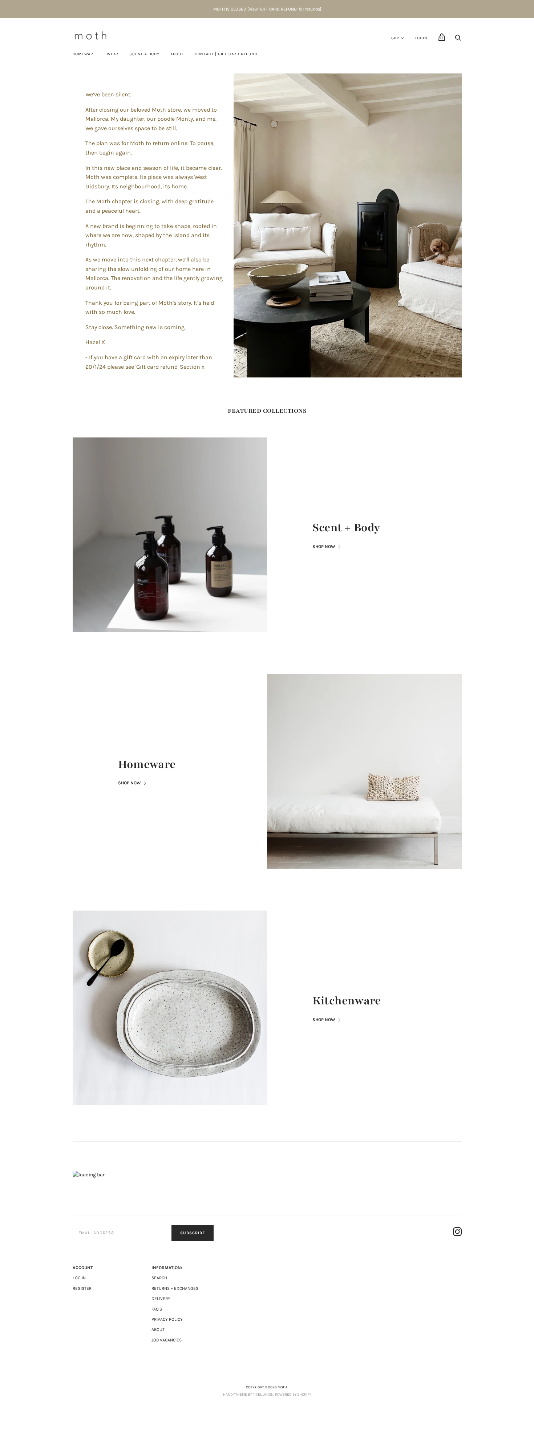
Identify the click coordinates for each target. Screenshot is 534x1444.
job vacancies (166, 1340)
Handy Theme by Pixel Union (248, 1394)
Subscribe (192, 1233)
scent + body (144, 54)
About (177, 54)
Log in (79, 1277)
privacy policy (167, 1319)
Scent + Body (346, 527)
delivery (160, 1298)
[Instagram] (457, 1233)
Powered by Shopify (293, 1394)
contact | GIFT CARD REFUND (226, 54)
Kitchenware (346, 1000)
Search (159, 1277)
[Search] (458, 40)
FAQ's (156, 1309)
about (158, 1329)
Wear (112, 54)
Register (82, 1288)
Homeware (147, 764)
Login (421, 38)
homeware (84, 54)
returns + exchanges (174, 1288)
